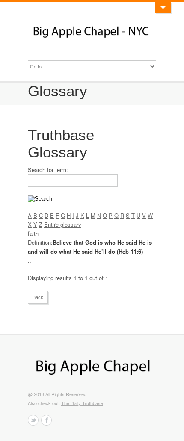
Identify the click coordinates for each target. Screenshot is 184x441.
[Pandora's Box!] (163, 7)
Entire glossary (62, 224)
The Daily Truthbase (82, 403)
